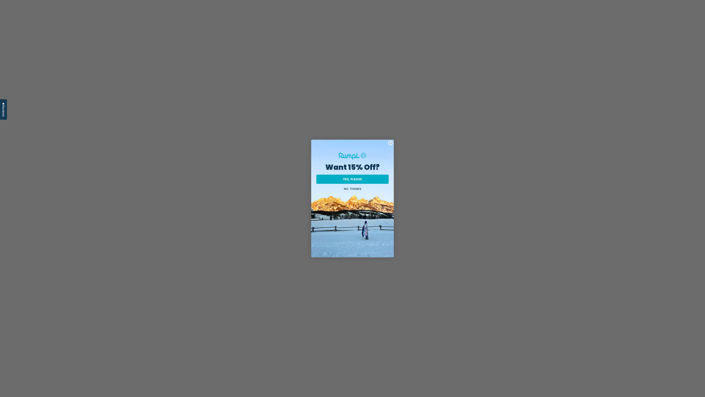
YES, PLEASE (352, 179)
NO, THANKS (352, 188)
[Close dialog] (390, 143)
